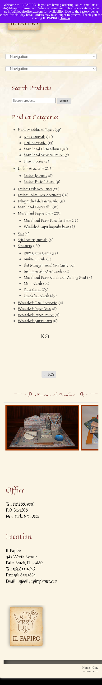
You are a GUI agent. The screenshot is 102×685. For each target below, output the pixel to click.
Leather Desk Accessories (35, 189)
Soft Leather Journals (32, 240)
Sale (21, 233)
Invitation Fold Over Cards (43, 271)
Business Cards (34, 259)
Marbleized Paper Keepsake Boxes (47, 220)
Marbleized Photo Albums (42, 149)
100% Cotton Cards (37, 253)
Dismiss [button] (65, 18)
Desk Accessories (35, 143)
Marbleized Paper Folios (34, 207)
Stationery (25, 246)
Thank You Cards (36, 295)
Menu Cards (33, 283)
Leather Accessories (31, 168)
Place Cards (32, 289)
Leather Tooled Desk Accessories (39, 195)
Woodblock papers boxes (35, 321)
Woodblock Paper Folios (34, 308)
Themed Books (33, 161)
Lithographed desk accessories (38, 201)
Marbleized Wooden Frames (44, 155)
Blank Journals (34, 137)
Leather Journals (35, 175)
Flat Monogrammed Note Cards (46, 265)
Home (86, 667)
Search (64, 100)
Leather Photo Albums (39, 181)
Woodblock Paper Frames (36, 315)
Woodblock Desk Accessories (37, 303)
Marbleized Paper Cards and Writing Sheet (55, 277)
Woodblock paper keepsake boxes (46, 226)
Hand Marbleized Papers (36, 129)
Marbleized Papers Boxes (35, 213)
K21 (48, 374)
